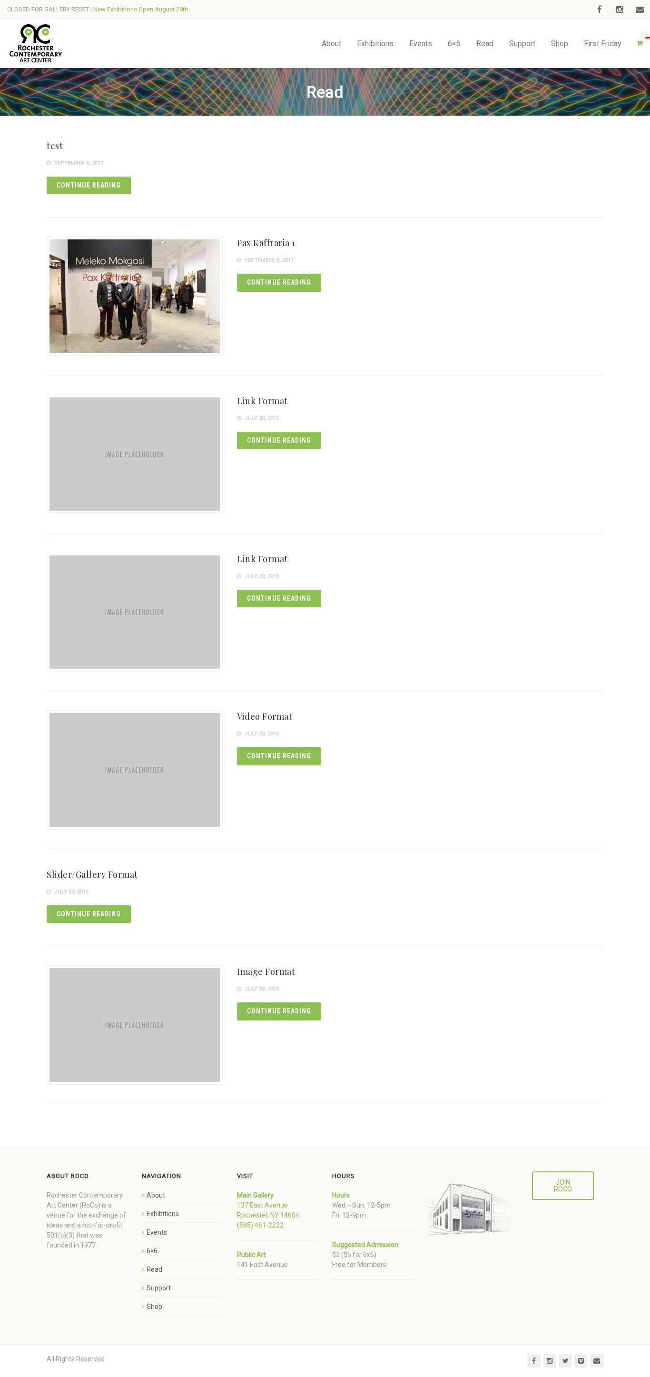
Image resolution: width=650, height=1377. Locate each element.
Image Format (266, 971)
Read (484, 43)
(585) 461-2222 (260, 1225)
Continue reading (89, 185)
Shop (559, 43)
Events (420, 43)
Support (522, 43)
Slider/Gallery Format (92, 874)
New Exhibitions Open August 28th (140, 9)
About (331, 43)
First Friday (602, 43)
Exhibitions (375, 43)
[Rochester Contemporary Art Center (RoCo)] (35, 43)
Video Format (264, 716)
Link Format (262, 400)
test (55, 145)
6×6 (454, 43)
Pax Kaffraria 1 (266, 242)
